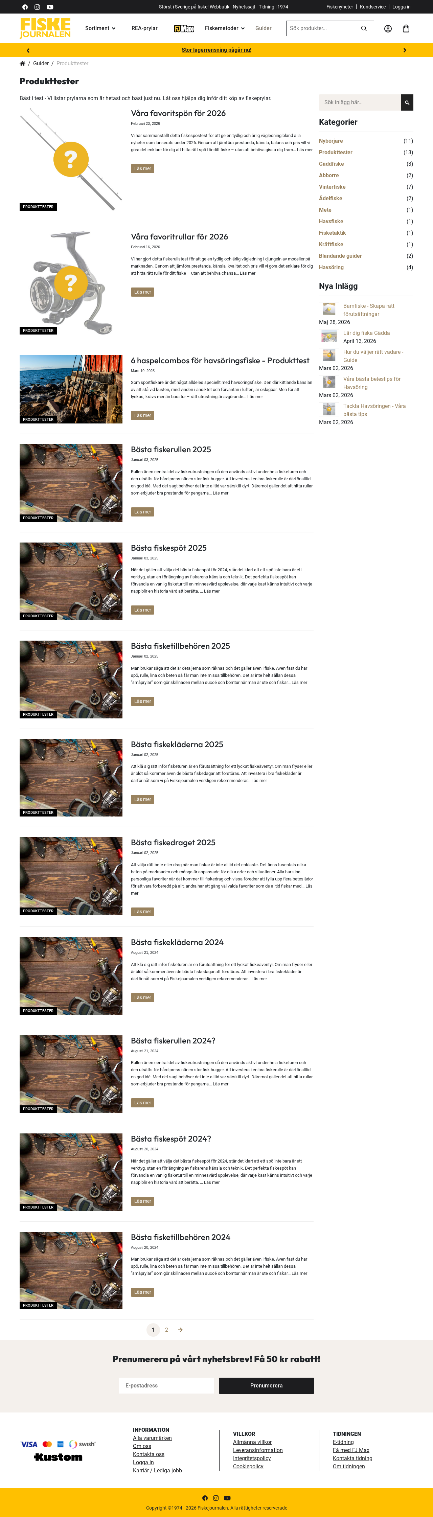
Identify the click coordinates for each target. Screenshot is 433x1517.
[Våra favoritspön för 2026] (71, 159)
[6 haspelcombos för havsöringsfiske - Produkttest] (71, 389)
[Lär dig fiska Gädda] (329, 336)
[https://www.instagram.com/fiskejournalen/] (37, 6)
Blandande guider (340, 256)
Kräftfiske (331, 244)
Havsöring (331, 267)
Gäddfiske (331, 164)
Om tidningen (349, 1466)
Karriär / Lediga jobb (157, 1470)
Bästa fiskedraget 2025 (173, 842)
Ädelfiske (330, 198)
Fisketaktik (332, 233)
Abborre (329, 175)
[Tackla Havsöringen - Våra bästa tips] (329, 409)
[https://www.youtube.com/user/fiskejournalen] (50, 6)
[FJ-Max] (184, 28)
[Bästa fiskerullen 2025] (71, 483)
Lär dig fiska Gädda (366, 333)
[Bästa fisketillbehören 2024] (71, 1270)
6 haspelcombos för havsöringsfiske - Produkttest (220, 360)
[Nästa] (180, 1330)
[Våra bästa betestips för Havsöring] (329, 382)
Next (405, 50)
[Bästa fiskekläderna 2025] (71, 778)
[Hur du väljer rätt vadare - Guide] (329, 355)
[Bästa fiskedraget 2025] (71, 876)
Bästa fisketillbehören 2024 (180, 1237)
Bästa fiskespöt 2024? (171, 1138)
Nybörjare (331, 141)
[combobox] (320, 28)
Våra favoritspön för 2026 (178, 113)
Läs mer (142, 168)
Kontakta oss (148, 1454)
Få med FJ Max (351, 1450)
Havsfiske (331, 221)
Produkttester (38, 207)
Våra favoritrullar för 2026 (179, 236)
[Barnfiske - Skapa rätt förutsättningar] (329, 309)
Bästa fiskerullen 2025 (171, 449)
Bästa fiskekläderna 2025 (177, 744)
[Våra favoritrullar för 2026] (71, 282)
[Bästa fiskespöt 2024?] (71, 1172)
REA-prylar (145, 28)
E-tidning (343, 1442)
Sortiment (97, 28)
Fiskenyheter (339, 6)
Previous (28, 50)
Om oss (142, 1446)
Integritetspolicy (252, 1458)
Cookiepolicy (248, 1466)
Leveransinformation (258, 1450)
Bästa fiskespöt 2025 (169, 548)
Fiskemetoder (221, 28)
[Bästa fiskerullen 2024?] (71, 1074)
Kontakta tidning (352, 1458)
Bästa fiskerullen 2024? (173, 1040)
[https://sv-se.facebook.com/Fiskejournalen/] (25, 6)
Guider (263, 28)
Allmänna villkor (252, 1442)
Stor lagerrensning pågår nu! (216, 50)
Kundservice (373, 6)
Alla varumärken (152, 1438)
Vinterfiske (332, 187)
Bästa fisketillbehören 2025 (180, 646)
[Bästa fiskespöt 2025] (71, 581)
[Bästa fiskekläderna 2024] (71, 975)
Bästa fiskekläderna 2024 (177, 942)
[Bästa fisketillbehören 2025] (71, 679)
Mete (325, 210)
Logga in (401, 6)
